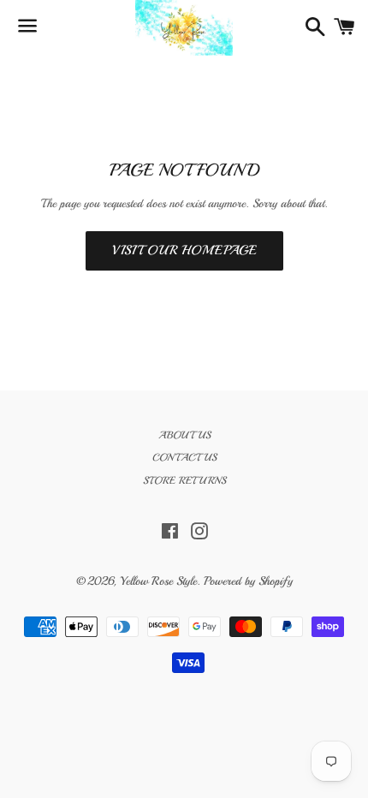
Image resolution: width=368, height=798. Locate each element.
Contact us (184, 457)
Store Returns (184, 480)
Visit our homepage (184, 250)
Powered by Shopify (248, 581)
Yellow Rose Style (158, 581)
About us (184, 435)
